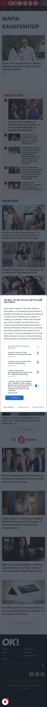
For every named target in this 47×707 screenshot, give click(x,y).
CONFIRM (14, 397)
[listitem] (23, 347)
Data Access (23, 407)
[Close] (41, 300)
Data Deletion (8, 407)
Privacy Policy (38, 407)
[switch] (37, 353)
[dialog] (23, 353)
